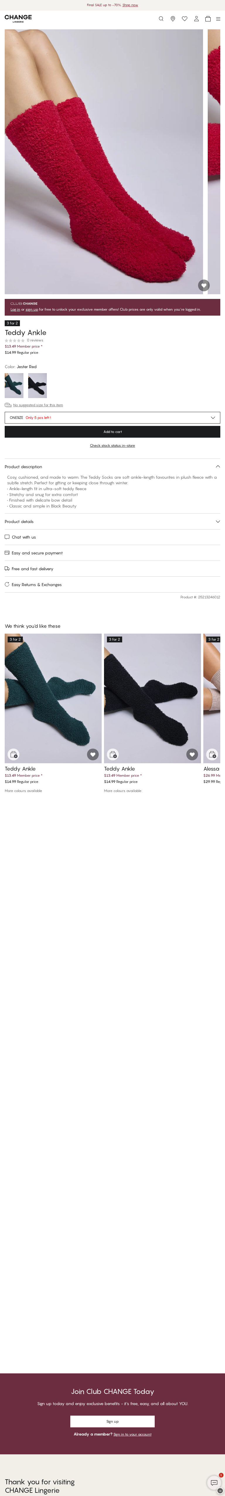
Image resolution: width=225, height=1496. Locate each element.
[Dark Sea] (14, 386)
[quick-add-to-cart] (13, 754)
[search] (161, 19)
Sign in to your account (132, 1434)
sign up (31, 309)
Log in (15, 309)
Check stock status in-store (112, 445)
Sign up (112, 1421)
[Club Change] (184, 19)
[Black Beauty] (37, 386)
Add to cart (112, 431)
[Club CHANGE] (196, 19)
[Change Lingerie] (18, 19)
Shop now (130, 5)
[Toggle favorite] (204, 285)
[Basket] (208, 19)
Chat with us (24, 536)
